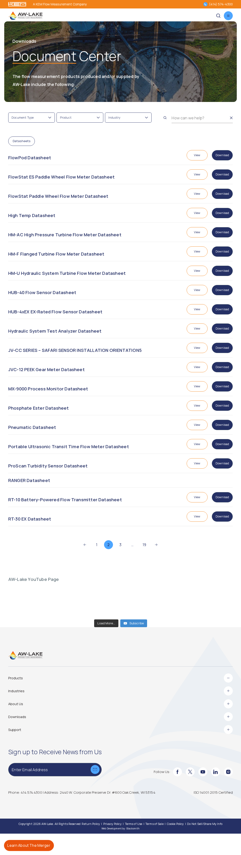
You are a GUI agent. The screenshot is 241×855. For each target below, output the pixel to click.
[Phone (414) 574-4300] (205, 4)
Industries (16, 691)
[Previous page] (84, 544)
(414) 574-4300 (221, 4)
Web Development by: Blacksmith (120, 828)
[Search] (165, 118)
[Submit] (95, 769)
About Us (15, 704)
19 (144, 544)
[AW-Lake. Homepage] (25, 16)
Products (15, 678)
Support (14, 729)
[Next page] (156, 544)
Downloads (17, 717)
